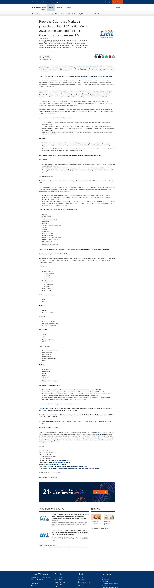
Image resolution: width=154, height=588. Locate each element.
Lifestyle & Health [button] (70, 14)
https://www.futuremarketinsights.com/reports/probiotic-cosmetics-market (79, 155)
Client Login (108, 2)
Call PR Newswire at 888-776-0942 (41, 578)
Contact (68, 8)
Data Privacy (105, 581)
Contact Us (34, 583)
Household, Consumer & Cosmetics (107, 523)
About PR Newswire (83, 578)
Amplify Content (59, 586)
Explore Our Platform (60, 578)
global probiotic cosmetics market (88, 66)
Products (59, 8)
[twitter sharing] (99, 57)
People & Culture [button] (97, 14)
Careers (80, 581)
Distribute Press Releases (61, 583)
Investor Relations (43, 2)
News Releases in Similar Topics (99, 528)
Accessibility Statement (84, 583)
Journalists (52, 2)
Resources (34, 2)
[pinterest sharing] (110, 57)
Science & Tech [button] (59, 14)
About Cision (81, 579)
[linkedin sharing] (103, 57)
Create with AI (58, 581)
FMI (40, 434)
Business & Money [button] (48, 14)
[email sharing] (113, 57)
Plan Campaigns (59, 579)
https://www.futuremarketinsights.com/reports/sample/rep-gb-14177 (93, 76)
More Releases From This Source (47, 545)
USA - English (43, 38)
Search (118, 7)
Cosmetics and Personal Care (94, 522)
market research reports (99, 434)
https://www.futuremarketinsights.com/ (55, 464)
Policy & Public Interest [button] (84, 14)
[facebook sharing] (95, 57)
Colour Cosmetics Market (46, 408)
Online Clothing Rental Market (48, 421)
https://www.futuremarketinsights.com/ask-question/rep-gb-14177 (91, 249)
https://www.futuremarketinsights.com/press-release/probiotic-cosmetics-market (75, 468)
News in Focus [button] (36, 14)
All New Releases (106, 578)
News (51, 8)
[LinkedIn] (32, 585)
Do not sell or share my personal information (110, 584)
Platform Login (105, 579)
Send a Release (117, 2)
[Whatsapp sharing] (106, 57)
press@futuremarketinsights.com (61, 462)
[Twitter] (36, 585)
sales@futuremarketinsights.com (60, 460)
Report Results (58, 584)
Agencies (59, 2)
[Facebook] (34, 585)
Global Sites (81, 585)
